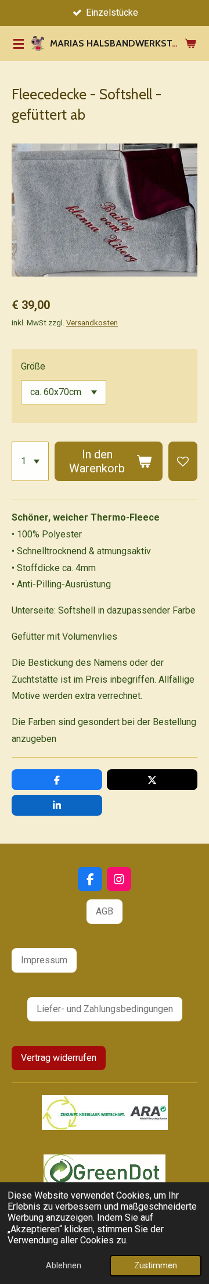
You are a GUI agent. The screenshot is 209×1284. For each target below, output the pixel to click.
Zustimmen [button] (155, 1266)
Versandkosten (92, 322)
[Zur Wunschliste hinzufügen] (182, 461)
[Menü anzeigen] (18, 43)
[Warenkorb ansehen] (190, 43)
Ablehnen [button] (63, 1266)
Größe (33, 366)
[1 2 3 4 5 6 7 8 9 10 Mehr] (30, 461)
